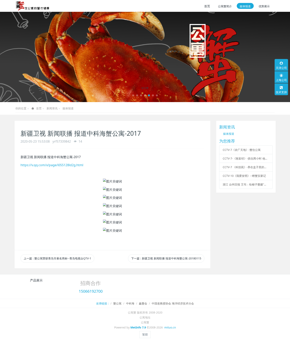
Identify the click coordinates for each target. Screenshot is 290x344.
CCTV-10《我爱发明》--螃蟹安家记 (244, 176)
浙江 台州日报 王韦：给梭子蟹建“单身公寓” (246, 184)
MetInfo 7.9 (138, 327)
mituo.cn (170, 327)
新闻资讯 (52, 108)
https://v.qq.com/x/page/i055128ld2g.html (52, 165)
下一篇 (166, 258)
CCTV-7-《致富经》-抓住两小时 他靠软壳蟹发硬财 (246, 158)
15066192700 (91, 291)
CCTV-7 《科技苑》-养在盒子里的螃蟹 (246, 167)
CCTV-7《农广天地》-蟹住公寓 (242, 150)
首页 (207, 6)
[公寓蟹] (34, 6)
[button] (14, 57)
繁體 (145, 334)
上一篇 (57, 258)
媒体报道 (68, 108)
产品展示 (36, 280)
